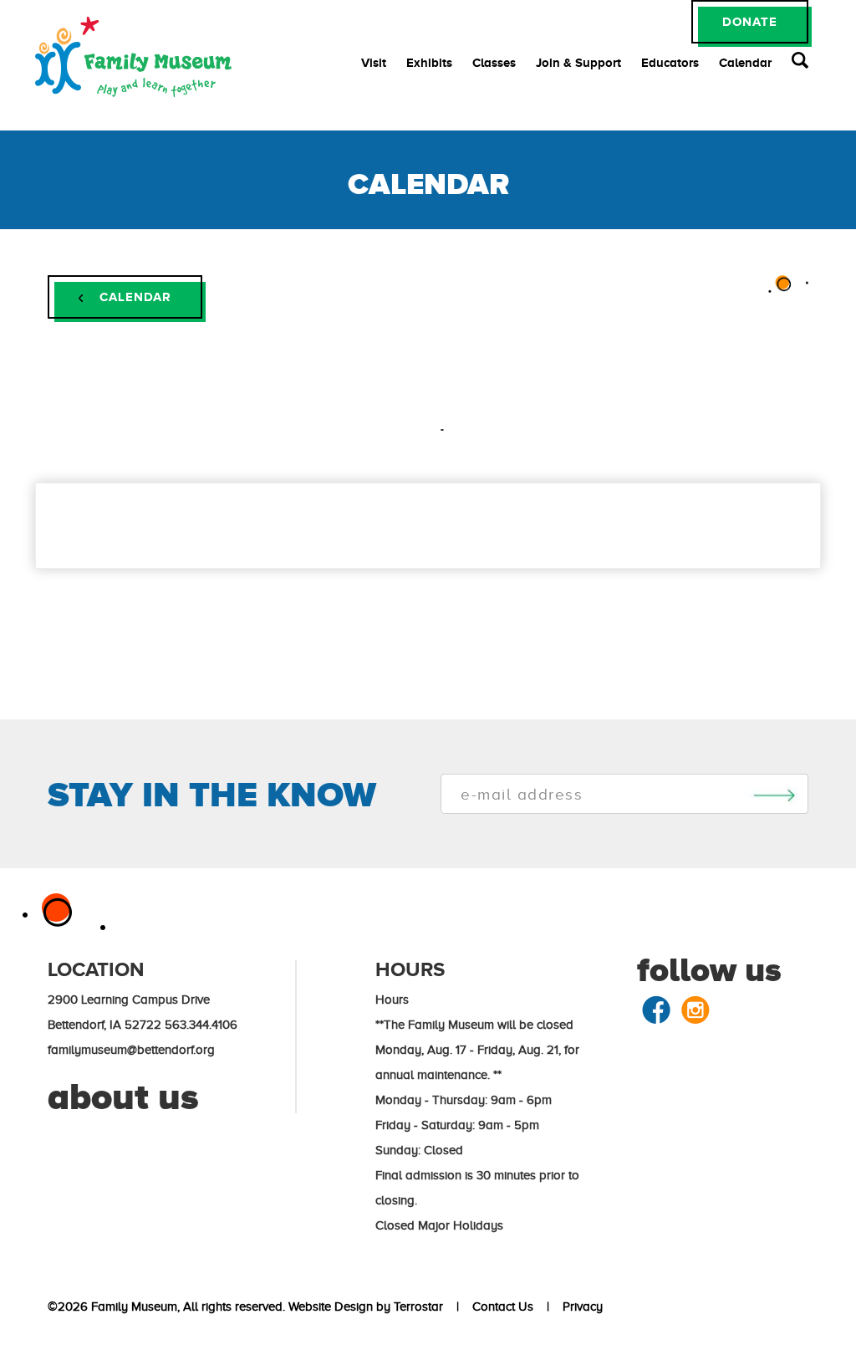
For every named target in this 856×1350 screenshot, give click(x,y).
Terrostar (418, 1306)
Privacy (579, 1306)
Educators (670, 62)
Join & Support (578, 62)
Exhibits (429, 62)
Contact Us (499, 1306)
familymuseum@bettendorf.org (131, 1049)
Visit (373, 62)
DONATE (749, 21)
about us (123, 1096)
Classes (494, 62)
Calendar (745, 62)
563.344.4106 (201, 1024)
